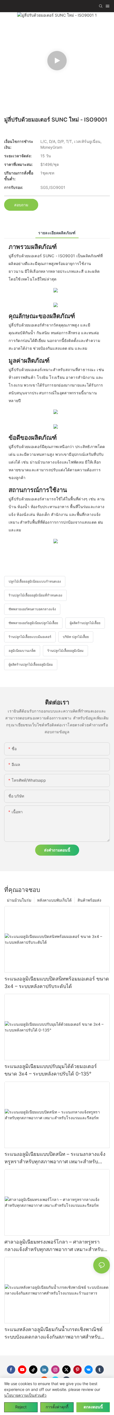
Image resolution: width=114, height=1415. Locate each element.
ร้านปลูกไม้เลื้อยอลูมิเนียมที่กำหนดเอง (35, 595)
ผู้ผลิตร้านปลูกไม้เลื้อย (85, 623)
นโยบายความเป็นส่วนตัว (25, 1395)
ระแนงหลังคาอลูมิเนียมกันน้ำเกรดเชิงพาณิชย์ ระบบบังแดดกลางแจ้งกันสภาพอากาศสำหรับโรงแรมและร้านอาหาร (53, 1333)
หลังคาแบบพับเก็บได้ (54, 900)
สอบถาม (21, 204)
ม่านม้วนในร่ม (19, 900)
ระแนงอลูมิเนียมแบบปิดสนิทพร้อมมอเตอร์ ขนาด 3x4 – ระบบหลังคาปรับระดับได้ (56, 982)
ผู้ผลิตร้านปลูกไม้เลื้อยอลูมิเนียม (31, 664)
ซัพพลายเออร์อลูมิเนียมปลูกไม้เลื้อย (33, 623)
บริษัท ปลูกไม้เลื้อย (76, 637)
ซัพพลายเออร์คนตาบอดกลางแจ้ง (32, 609)
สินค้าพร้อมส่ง (89, 900)
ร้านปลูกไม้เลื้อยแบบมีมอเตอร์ (30, 637)
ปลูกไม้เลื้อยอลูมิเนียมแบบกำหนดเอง (35, 581)
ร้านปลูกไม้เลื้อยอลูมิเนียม (65, 651)
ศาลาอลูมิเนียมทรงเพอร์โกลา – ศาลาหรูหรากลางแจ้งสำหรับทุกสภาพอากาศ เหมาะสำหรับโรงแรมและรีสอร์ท (53, 1246)
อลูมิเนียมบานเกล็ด (22, 651)
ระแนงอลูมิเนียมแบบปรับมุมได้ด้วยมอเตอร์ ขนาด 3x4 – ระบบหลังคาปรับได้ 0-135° (50, 1070)
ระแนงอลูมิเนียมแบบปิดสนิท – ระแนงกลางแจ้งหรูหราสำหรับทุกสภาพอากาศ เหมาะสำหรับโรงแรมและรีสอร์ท (54, 1158)
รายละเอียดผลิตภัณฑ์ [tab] (57, 232)
